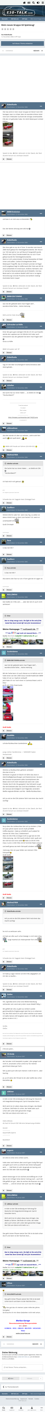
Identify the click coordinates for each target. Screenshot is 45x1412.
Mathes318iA (12, 455)
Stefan (10, 994)
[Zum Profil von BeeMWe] (4, 737)
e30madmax (12, 428)
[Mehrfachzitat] (3, 159)
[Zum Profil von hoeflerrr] (4, 509)
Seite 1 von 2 (23, 51)
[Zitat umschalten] (6, 463)
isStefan (10, 385)
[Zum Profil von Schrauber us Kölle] (4, 326)
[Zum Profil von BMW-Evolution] (4, 213)
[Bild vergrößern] (31, 219)
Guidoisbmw (12, 651)
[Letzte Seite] (42, 50)
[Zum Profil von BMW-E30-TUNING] (4, 298)
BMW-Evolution (13, 212)
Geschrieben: (17, 107)
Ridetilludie (8, 35)
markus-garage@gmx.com (23, 1333)
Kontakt (31, 1399)
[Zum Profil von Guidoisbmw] (4, 653)
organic (10, 1150)
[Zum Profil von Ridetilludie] (4, 106)
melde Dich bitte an (23, 1357)
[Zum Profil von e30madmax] (4, 429)
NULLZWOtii (12, 594)
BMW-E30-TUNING (14, 296)
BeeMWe (10, 735)
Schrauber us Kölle (15, 324)
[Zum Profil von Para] (4, 542)
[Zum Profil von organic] (4, 1152)
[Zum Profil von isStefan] (4, 387)
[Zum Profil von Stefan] (4, 996)
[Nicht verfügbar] (8, 126)
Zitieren (9, 159)
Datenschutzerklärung (12, 1399)
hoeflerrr (11, 507)
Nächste (36, 51)
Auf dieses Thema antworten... (16, 1367)
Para (9, 540)
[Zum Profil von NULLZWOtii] (4, 596)
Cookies (37, 1399)
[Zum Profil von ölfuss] (4, 1284)
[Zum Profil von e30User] (4, 1093)
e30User (10, 1091)
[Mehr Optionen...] (41, 106)
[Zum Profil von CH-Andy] (4, 1055)
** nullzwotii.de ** (29, 629)
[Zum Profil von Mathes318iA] (4, 456)
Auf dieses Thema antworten (22, 43)
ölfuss (9, 1283)
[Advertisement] (22, 78)
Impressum (23, 1399)
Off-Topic (18, 37)
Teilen (11, 1378)
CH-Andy (10, 1054)
